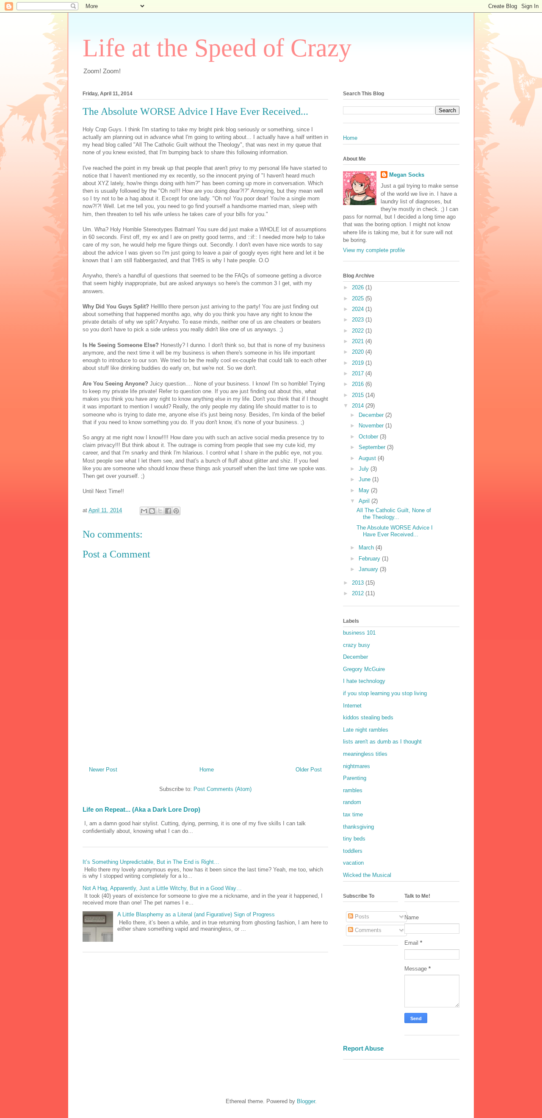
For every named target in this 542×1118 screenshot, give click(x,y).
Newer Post (103, 769)
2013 (358, 583)
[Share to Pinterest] (176, 511)
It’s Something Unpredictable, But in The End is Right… (151, 862)
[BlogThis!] (152, 511)
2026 (358, 287)
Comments (367, 930)
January (369, 569)
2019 (358, 363)
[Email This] (144, 511)
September (373, 447)
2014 (358, 405)
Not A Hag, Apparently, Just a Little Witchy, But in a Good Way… (162, 888)
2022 (358, 330)
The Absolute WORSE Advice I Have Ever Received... (395, 531)
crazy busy (356, 645)
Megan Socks (406, 175)
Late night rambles (365, 730)
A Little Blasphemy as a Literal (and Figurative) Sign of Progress (196, 914)
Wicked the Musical (367, 875)
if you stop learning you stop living (385, 693)
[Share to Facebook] (168, 511)
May (365, 490)
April (365, 501)
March (367, 547)
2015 (358, 395)
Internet (352, 705)
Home (206, 769)
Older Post (309, 769)
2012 (358, 593)
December (372, 415)
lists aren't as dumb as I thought (382, 741)
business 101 (359, 633)
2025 (358, 298)
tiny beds (354, 838)
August (368, 458)
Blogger (306, 1101)
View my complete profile (374, 250)
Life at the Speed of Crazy (217, 48)
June (365, 479)
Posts (361, 916)
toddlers (352, 851)
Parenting (354, 778)
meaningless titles (365, 754)
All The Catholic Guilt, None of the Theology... (394, 513)
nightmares (356, 766)
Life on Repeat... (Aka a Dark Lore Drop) (141, 809)
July (365, 469)
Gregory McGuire (364, 669)
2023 (358, 319)
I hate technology (364, 681)
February (370, 558)
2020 (358, 352)
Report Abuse (363, 1048)
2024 (358, 309)
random (352, 802)
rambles (352, 790)
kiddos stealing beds (368, 717)
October (369, 436)
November (372, 425)
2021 (358, 341)
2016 (358, 384)
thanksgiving (358, 827)
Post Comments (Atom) (223, 789)
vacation (353, 863)
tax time (353, 814)
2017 (358, 373)
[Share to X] (160, 511)
